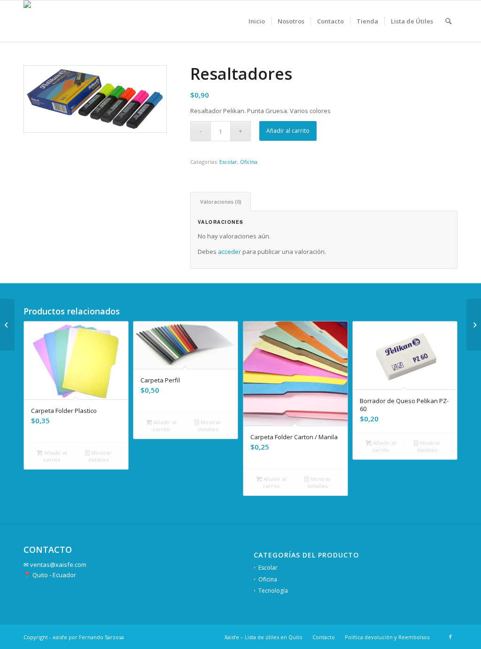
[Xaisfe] (36, 21)
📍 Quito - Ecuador (49, 575)
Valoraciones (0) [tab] (220, 201)
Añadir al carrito (288, 131)
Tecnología (273, 591)
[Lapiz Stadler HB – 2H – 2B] (7, 325)
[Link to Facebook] (450, 637)
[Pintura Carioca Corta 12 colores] (473, 325)
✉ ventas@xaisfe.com (54, 564)
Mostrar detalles (100, 456)
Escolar (228, 161)
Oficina (248, 161)
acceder (229, 251)
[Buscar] (448, 21)
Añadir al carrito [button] (55, 456)
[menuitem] (256, 21)
